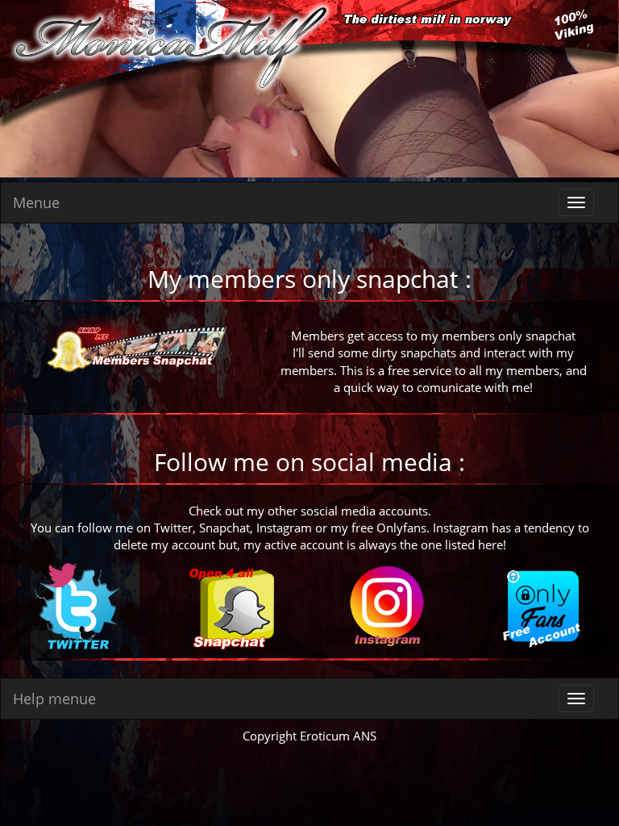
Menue (36, 202)
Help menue (54, 698)
